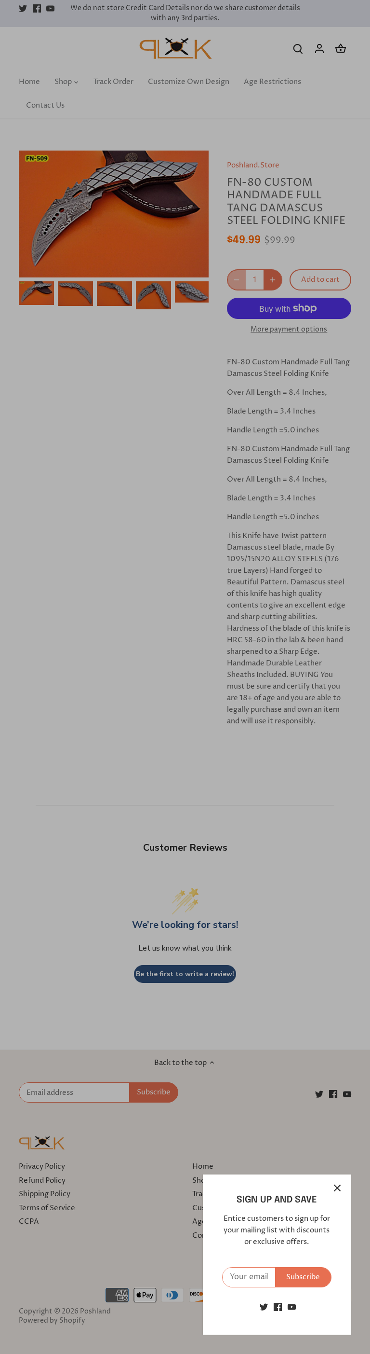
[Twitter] (264, 1307)
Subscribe (303, 1277)
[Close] (337, 1188)
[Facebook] (278, 1307)
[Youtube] (292, 1307)
